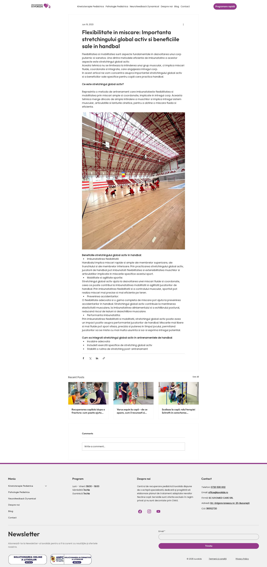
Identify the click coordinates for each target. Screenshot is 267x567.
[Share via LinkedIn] (97, 358)
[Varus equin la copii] (133, 393)
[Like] (158, 511)
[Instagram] (149, 511)
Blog (10, 511)
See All (196, 376)
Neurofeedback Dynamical (22, 498)
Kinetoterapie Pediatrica (20, 485)
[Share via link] (103, 358)
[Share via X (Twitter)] (90, 358)
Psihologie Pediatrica (18, 492)
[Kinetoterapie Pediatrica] (46, 486)
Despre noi (14, 504)
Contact (12, 517)
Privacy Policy (242, 558)
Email (162, 531)
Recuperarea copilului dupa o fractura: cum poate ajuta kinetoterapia (88, 411)
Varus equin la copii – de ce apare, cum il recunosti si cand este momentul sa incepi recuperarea (132, 411)
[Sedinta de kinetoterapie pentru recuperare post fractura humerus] (88, 393)
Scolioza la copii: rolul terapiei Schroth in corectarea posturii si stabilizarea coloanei (178, 411)
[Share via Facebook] (83, 358)
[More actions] (183, 24)
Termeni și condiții (218, 558)
